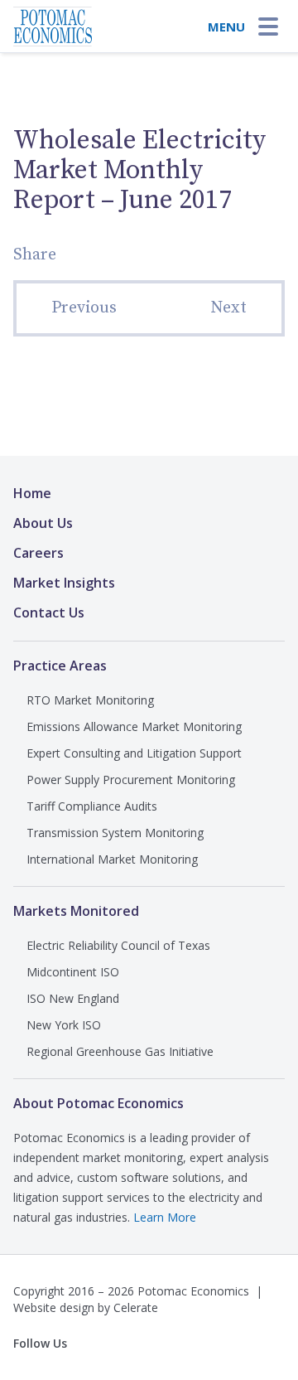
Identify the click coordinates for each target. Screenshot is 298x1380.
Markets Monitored (76, 911)
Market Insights (64, 583)
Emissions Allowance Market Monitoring (134, 726)
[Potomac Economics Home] (52, 21)
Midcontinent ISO (72, 972)
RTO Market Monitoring (90, 700)
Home (32, 493)
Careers (38, 553)
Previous (84, 308)
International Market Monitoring (112, 859)
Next (228, 308)
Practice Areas (60, 665)
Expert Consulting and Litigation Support (134, 753)
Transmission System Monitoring (115, 832)
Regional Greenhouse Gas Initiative (120, 1051)
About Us (43, 523)
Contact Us (48, 612)
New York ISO (63, 1025)
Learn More (164, 1217)
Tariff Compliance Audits (91, 806)
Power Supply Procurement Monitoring (130, 779)
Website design (53, 1307)
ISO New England (72, 998)
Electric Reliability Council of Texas (118, 945)
